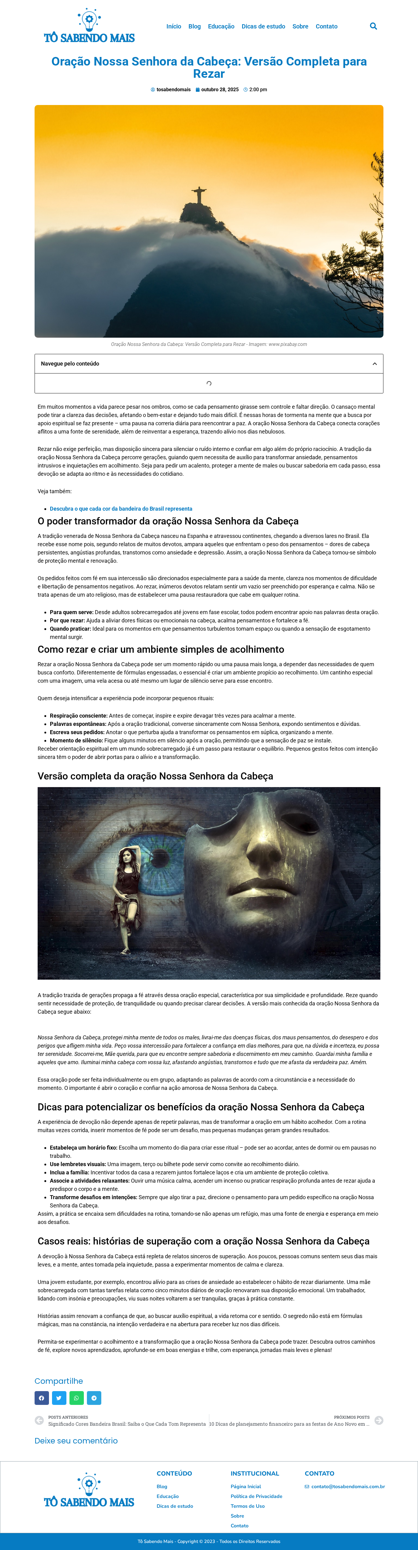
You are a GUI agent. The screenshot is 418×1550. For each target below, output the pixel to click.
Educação (221, 26)
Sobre (300, 26)
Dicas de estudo (263, 26)
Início (173, 26)
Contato (327, 26)
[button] (373, 26)
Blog (194, 26)
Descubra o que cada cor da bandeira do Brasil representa (121, 508)
